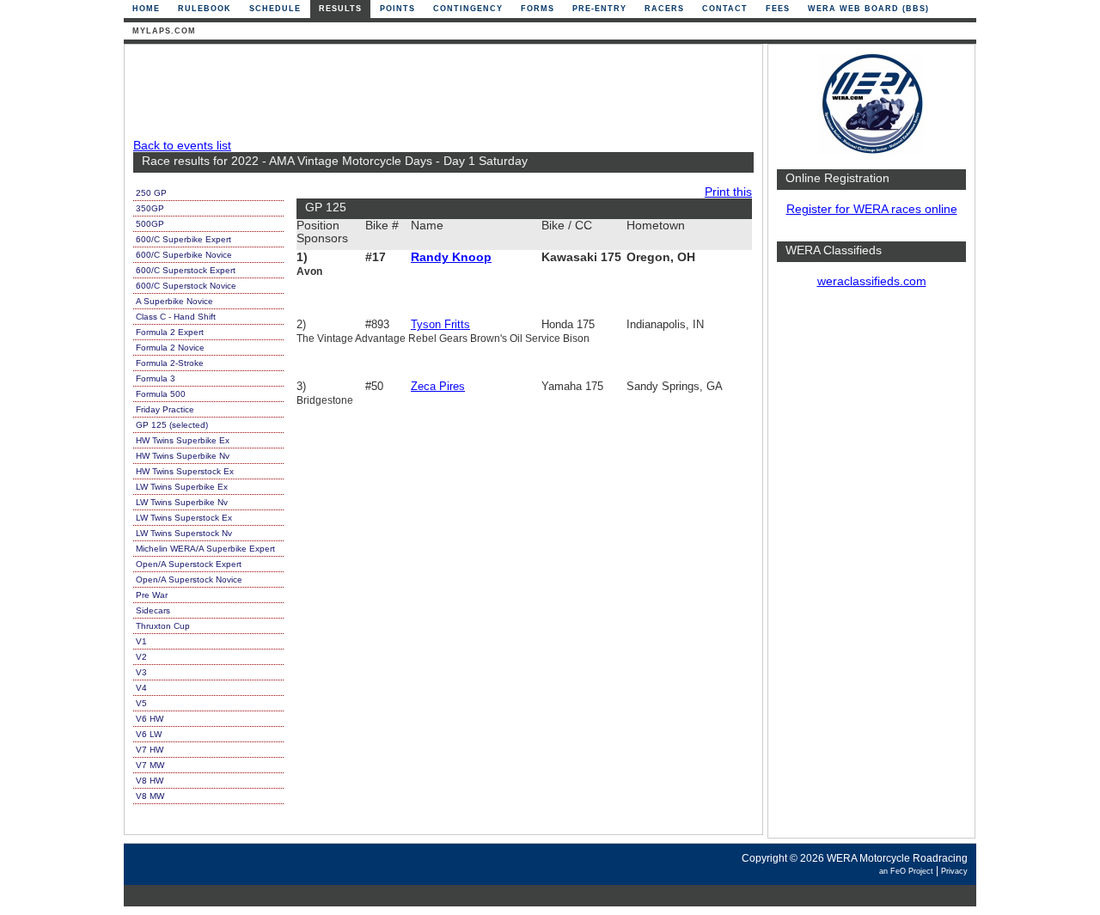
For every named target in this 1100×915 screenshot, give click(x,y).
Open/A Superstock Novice (189, 579)
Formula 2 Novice (170, 347)
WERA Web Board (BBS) (868, 8)
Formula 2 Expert (170, 332)
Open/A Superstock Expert (188, 564)
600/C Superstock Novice (186, 285)
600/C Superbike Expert (183, 239)
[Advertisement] (871, 571)
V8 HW (149, 780)
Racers (664, 8)
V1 (141, 641)
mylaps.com (164, 31)
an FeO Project (906, 871)
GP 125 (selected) (172, 425)
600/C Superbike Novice (184, 254)
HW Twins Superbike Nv (182, 456)
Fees (778, 8)
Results (340, 8)
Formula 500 (161, 394)
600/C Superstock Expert (185, 270)
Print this (728, 192)
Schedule (275, 8)
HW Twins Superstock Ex (185, 471)
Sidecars (153, 610)
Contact (725, 8)
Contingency (468, 8)
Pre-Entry (599, 8)
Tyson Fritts (440, 324)
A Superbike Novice (174, 301)
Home (146, 8)
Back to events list (182, 145)
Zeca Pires (438, 386)
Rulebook (204, 8)
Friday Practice (165, 409)
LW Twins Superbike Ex (182, 486)
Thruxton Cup (163, 626)
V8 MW (150, 796)
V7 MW (150, 765)
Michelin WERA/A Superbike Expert (205, 548)
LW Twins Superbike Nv (182, 502)
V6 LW (149, 734)
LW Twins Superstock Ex (184, 517)
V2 (141, 657)
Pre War (152, 595)
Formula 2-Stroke (170, 363)
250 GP (151, 193)
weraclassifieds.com (871, 281)
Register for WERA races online (871, 209)
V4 (141, 687)
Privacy (954, 871)
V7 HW (149, 749)
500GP (150, 224)
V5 (141, 703)
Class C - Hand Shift (176, 316)
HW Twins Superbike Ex (182, 440)
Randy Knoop (451, 257)
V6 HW (149, 718)
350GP (150, 208)
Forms (537, 8)
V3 (141, 672)
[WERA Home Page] (871, 151)
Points (397, 8)
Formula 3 (155, 378)
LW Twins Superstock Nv (184, 533)
